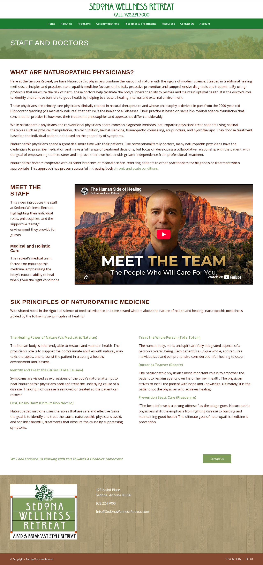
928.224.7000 (106, 503)
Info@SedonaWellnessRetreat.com (122, 511)
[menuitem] (51, 24)
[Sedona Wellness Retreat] (131, 9)
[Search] (215, 24)
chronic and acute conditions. (136, 168)
